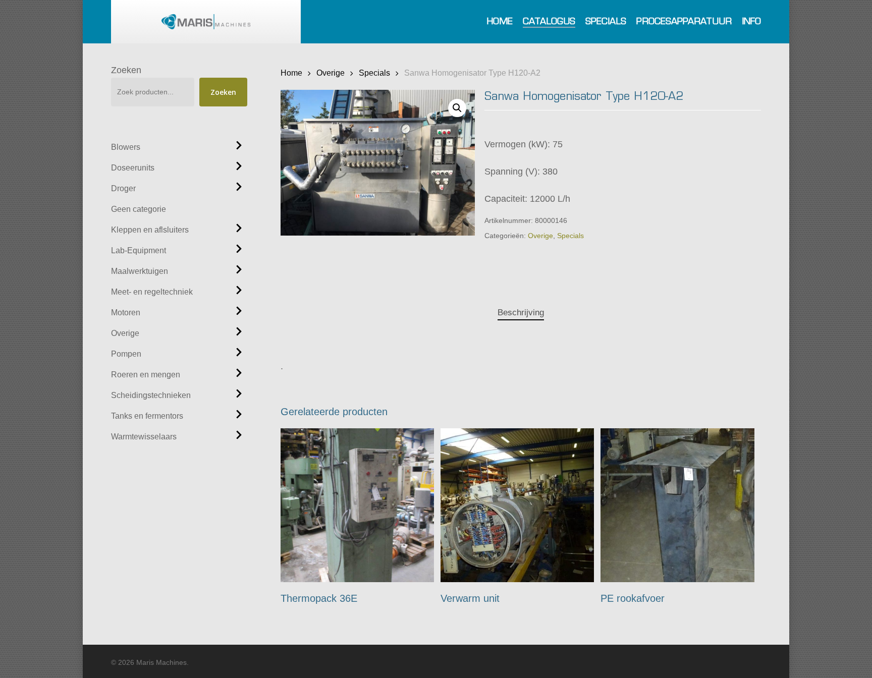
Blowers (125, 147)
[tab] (520, 313)
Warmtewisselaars (144, 436)
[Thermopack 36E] (357, 505)
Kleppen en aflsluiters (150, 229)
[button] (457, 108)
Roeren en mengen (145, 374)
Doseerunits (132, 167)
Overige (125, 333)
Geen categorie (138, 209)
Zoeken (126, 70)
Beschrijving (521, 312)
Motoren (125, 312)
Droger (123, 188)
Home (291, 72)
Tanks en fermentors (147, 416)
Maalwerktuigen (139, 271)
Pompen (126, 354)
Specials (374, 72)
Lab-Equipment (138, 250)
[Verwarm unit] (517, 505)
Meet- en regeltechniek (152, 292)
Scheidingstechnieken (151, 395)
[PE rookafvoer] (677, 505)
